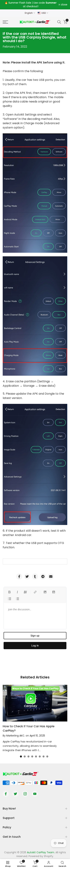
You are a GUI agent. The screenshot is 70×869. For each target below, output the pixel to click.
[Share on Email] (51, 576)
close (63, 4)
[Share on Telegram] (43, 576)
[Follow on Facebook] (6, 794)
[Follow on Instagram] (25, 794)
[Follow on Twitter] (15, 794)
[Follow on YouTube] (35, 794)
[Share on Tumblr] (35, 576)
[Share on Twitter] (27, 576)
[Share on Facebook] (19, 576)
